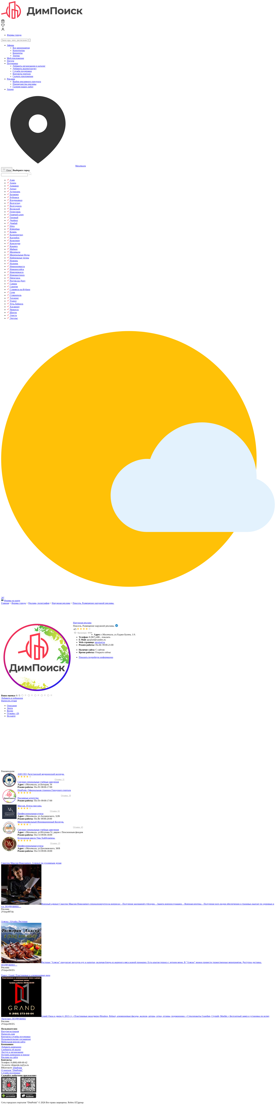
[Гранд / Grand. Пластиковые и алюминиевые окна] (21, 1016)
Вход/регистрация (10, 1031)
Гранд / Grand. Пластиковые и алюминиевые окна (25, 975)
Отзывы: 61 (55, 811)
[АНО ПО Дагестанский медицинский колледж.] (9, 786)
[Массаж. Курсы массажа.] (9, 818)
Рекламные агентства (28, 798)
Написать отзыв (9, 700)
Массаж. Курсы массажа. (30, 806)
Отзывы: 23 (55, 843)
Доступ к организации (12, 1052)
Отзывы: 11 (59, 779)
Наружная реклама (82, 622)
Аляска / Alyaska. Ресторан (14, 921)
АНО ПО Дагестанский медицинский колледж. (41, 774)
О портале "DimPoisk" (12, 1070)
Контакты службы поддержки (15, 1036)
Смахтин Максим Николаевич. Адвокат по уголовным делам (31, 863)
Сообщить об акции (11, 1049)
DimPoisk (17, 1067)
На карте (11, 716)
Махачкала (80, 166)
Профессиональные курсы (30, 813)
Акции (10, 89)
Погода (10, 61)
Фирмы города (14, 35)
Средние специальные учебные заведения (38, 782)
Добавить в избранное (12, 698)
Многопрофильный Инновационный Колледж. (41, 822)
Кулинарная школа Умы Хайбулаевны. (36, 838)
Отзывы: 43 (78, 827)
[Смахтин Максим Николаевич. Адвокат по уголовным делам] (21, 904)
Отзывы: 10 (66, 795)
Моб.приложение (15, 58)
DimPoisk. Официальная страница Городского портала (44, 790)
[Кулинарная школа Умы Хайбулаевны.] (9, 850)
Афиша (10, 45)
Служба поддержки (10, 1073)
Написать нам (8, 1034)
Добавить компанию (11, 1047)
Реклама (11, 79)
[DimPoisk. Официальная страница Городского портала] (9, 802)
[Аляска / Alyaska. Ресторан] (21, 962)
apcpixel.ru (100, 642)
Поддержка (12, 63)
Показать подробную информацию (96, 657)
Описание (12, 705)
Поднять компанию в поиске (15, 1054)
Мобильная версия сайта (13, 1042)
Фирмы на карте (12, 600)
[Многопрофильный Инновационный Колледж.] (9, 834)
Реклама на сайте (9, 1057)
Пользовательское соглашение (16, 1039)
